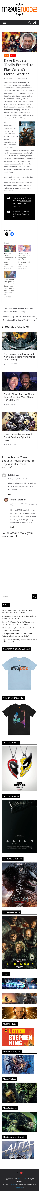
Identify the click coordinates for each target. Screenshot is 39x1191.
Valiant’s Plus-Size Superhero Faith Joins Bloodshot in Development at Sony (24, 258)
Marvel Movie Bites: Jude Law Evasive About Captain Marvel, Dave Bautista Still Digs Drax (9, 284)
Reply (10, 494)
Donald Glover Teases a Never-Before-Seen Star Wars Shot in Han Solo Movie (19, 397)
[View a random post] (34, 22)
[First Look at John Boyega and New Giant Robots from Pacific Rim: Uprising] (19, 333)
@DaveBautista (25, 201)
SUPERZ (13, 55)
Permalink (32, 479)
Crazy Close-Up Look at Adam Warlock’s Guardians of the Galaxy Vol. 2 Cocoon (18, 318)
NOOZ (6, 55)
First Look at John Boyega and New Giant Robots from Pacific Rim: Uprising (19, 356)
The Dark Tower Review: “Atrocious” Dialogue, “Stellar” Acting (19, 310)
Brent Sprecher (22, 78)
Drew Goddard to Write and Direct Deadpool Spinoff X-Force (18, 437)
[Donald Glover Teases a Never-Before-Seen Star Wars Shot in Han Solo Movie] (19, 373)
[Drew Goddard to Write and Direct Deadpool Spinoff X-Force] (19, 413)
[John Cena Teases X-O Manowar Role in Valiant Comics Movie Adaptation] (10, 248)
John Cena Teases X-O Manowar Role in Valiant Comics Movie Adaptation (10, 258)
